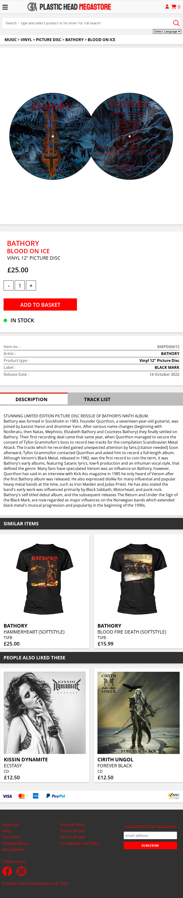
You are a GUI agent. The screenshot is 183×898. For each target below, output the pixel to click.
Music (11, 39)
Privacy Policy (72, 824)
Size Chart (11, 837)
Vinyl (26, 39)
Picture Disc (48, 39)
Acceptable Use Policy (79, 843)
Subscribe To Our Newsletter (149, 826)
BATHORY (74, 39)
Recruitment (13, 849)
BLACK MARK (167, 367)
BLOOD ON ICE (101, 39)
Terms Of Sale (72, 837)
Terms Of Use (72, 830)
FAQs (6, 830)
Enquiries (10, 824)
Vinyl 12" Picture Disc (159, 360)
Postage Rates (15, 843)
